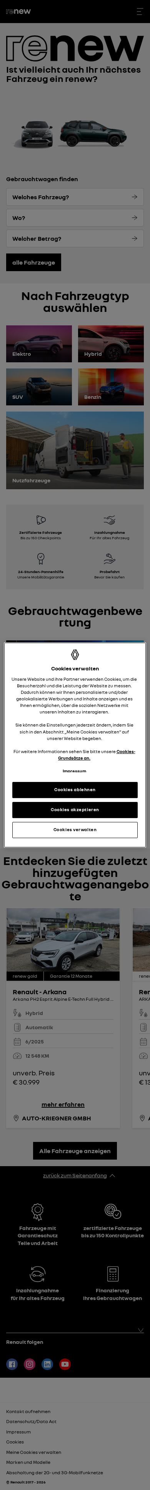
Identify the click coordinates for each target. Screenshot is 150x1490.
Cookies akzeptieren (75, 809)
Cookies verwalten (75, 829)
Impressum (74, 771)
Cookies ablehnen (75, 789)
